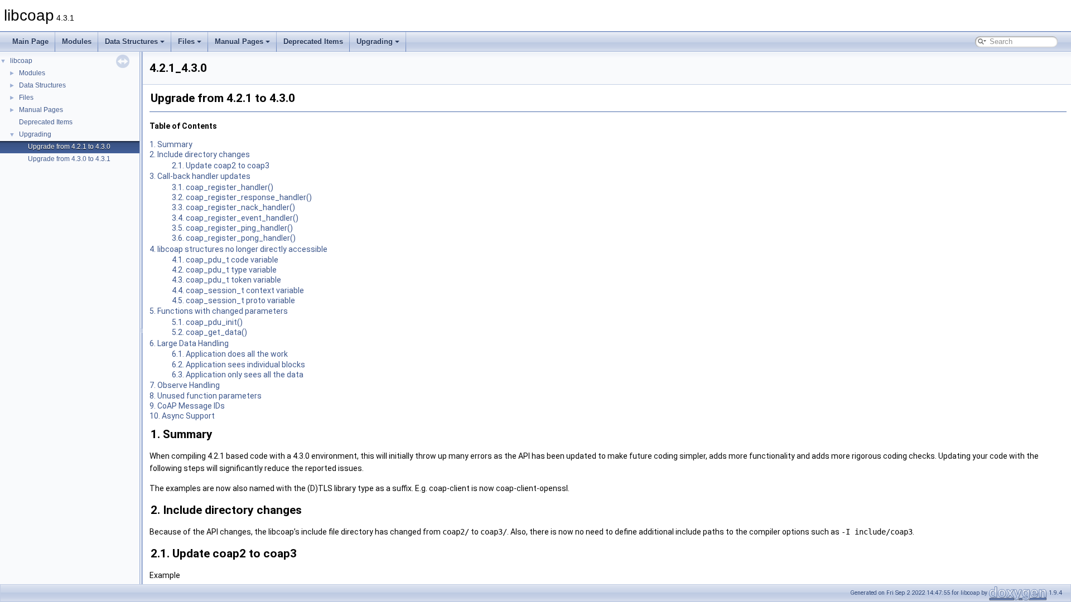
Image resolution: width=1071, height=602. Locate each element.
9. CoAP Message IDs (187, 405)
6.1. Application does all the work (230, 353)
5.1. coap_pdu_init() (207, 322)
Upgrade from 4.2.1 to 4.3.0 (69, 147)
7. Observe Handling (184, 385)
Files (186, 41)
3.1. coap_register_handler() (222, 187)
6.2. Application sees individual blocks (238, 364)
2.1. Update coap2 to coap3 (220, 165)
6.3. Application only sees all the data (237, 374)
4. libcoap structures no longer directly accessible (238, 249)
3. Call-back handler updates (199, 176)
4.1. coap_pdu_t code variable (225, 259)
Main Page (30, 41)
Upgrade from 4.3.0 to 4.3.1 (69, 159)
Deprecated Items (313, 41)
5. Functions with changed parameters (218, 311)
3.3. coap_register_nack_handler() (233, 207)
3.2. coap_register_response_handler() (242, 197)
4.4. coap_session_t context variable (238, 290)
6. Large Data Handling (189, 343)
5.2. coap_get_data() (209, 332)
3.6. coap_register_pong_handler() (234, 238)
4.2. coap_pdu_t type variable (224, 269)
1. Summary (170, 144)
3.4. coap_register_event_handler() (235, 217)
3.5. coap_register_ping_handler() (232, 228)
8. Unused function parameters (205, 395)
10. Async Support (182, 415)
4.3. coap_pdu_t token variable (226, 279)
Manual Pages (239, 41)
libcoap (21, 61)
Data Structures (131, 41)
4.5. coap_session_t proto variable (233, 300)
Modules (76, 41)
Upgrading (374, 41)
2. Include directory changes (199, 154)
